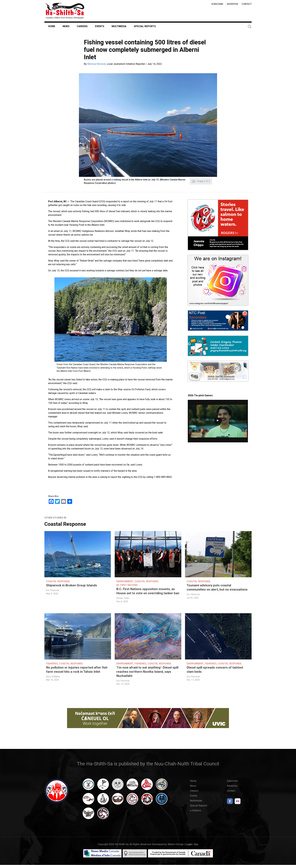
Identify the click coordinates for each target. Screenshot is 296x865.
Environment (124, 581)
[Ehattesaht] (118, 785)
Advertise (232, 4)
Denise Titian (122, 598)
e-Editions (195, 810)
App (196, 844)
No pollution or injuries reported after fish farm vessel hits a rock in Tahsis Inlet (76, 669)
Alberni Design (176, 844)
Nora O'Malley (53, 676)
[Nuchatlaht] (118, 800)
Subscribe (217, 4)
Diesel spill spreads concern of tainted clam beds (215, 669)
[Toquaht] (147, 800)
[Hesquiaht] (132, 785)
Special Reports (145, 26)
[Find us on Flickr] (237, 802)
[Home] (64, 10)
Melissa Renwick (96, 63)
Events (99, 26)
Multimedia (119, 26)
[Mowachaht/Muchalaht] (103, 800)
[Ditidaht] (103, 785)
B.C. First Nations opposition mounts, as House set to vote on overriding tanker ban (147, 591)
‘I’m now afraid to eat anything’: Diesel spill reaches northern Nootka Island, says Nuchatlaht (147, 672)
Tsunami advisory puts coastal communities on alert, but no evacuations (217, 587)
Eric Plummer (53, 590)
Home (51, 26)
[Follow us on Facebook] (230, 802)
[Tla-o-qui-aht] (132, 800)
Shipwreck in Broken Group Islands (71, 585)
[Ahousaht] (88, 785)
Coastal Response (65, 524)
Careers (82, 26)
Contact (247, 4)
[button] (148, 125)
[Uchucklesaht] (88, 814)
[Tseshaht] (162, 800)
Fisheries (52, 663)
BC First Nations (127, 585)
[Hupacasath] (147, 785)
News (66, 26)
